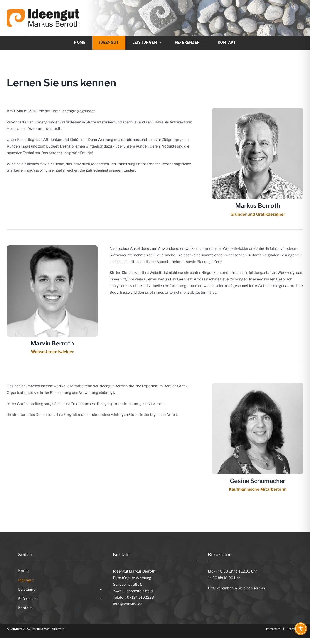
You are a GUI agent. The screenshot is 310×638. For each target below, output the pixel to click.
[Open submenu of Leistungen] (100, 589)
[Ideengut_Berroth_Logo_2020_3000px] (43, 11)
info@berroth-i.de (128, 604)
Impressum (273, 628)
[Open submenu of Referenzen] (100, 599)
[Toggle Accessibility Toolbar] (301, 629)
